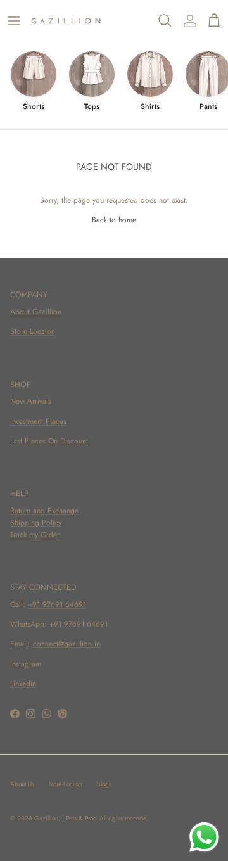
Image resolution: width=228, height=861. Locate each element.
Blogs (104, 784)
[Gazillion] (66, 20)
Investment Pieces (38, 421)
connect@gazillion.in (66, 643)
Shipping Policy (35, 522)
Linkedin (23, 683)
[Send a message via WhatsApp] (204, 837)
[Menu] (14, 21)
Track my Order (35, 534)
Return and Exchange (44, 510)
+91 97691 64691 (57, 604)
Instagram (25, 664)
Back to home (114, 220)
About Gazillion (35, 311)
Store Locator (32, 331)
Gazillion (46, 818)
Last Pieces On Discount (49, 441)
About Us (22, 784)
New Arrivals (30, 401)
